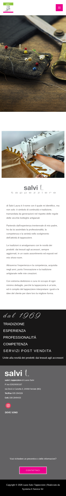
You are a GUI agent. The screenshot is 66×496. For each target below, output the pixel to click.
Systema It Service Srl (33, 489)
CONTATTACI (33, 470)
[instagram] (8, 405)
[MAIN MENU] (59, 7)
